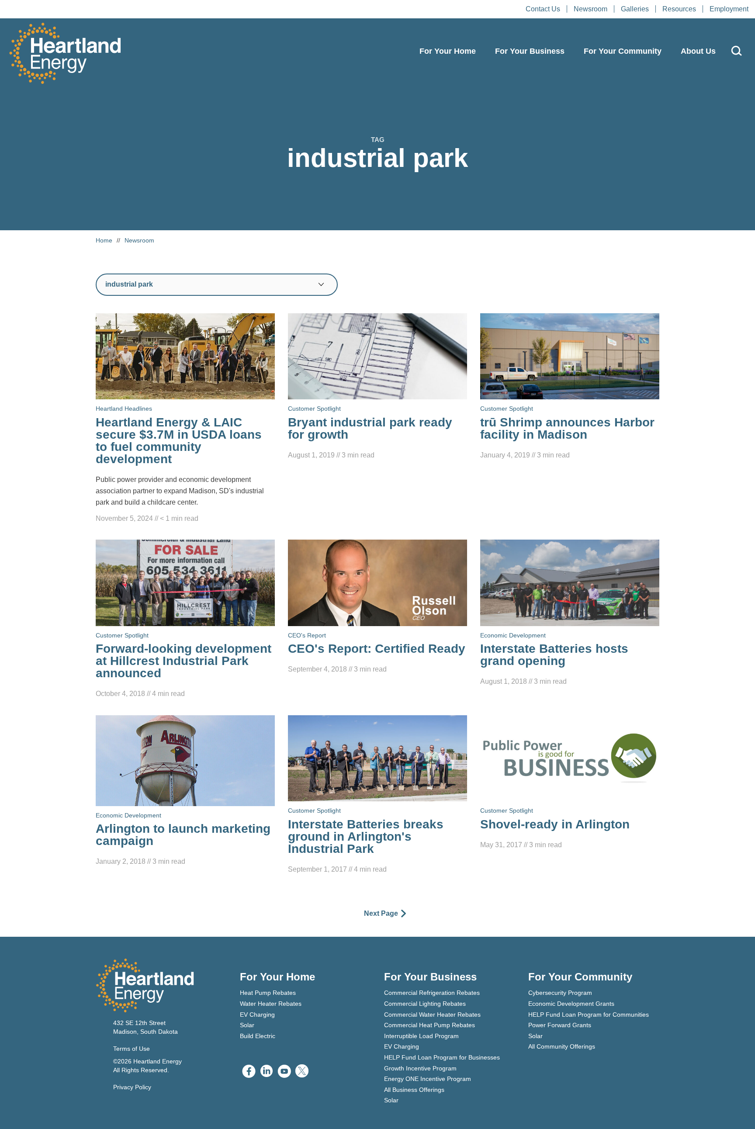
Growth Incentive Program (420, 1068)
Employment (729, 9)
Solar (247, 1025)
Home (104, 240)
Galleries (635, 9)
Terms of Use (131, 1048)
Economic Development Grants (571, 1003)
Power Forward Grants (559, 1025)
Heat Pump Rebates (268, 992)
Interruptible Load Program (421, 1035)
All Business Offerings (414, 1089)
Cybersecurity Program (560, 992)
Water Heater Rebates (270, 1003)
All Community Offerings (561, 1046)
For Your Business (530, 51)
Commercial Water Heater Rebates (432, 1014)
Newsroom (590, 9)
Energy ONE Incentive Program (427, 1078)
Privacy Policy (132, 1087)
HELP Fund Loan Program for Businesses (442, 1057)
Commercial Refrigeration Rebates (432, 992)
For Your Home (447, 51)
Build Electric (257, 1035)
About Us (698, 51)
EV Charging (257, 1014)
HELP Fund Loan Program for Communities (588, 1014)
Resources (679, 9)
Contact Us (543, 9)
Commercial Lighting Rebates (425, 1003)
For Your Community (622, 51)
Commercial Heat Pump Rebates (429, 1025)
